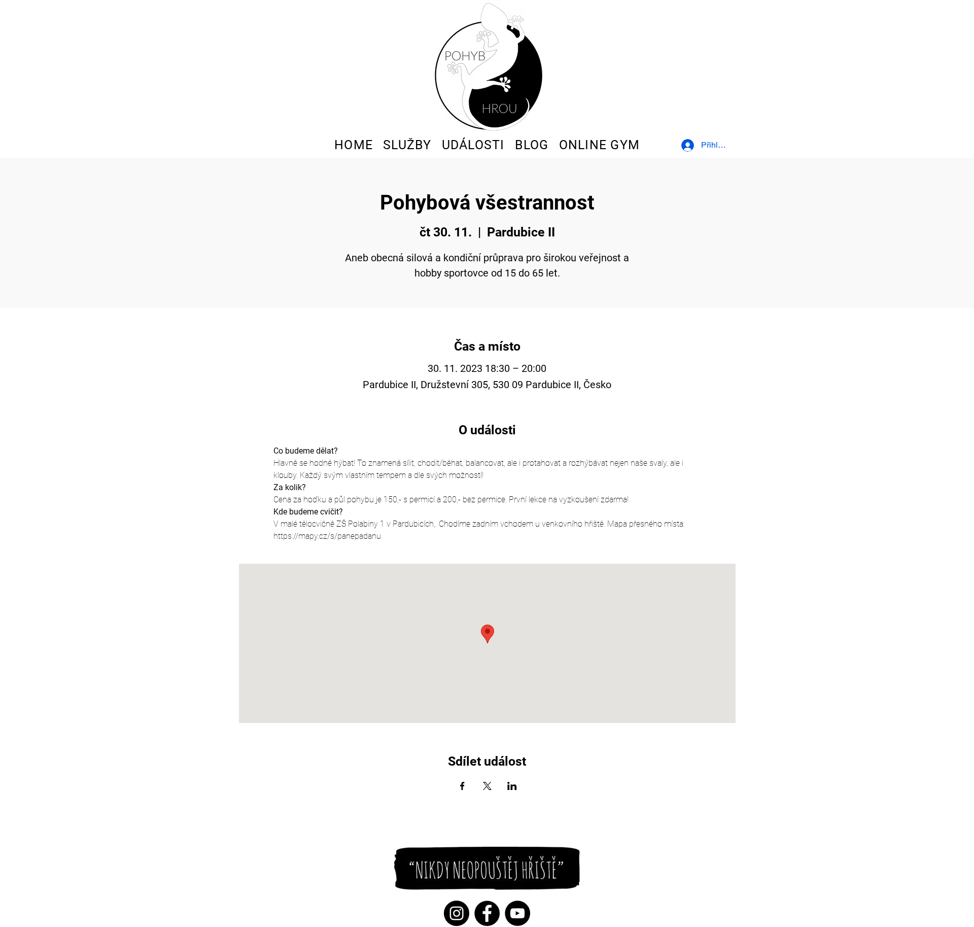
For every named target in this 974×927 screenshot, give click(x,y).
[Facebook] (487, 913)
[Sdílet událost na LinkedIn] (512, 786)
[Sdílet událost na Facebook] (462, 786)
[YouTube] (517, 913)
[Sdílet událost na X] (487, 786)
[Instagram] (456, 913)
